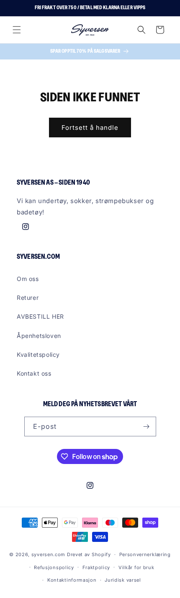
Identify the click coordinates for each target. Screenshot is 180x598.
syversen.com (48, 554)
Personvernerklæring (145, 554)
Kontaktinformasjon (72, 580)
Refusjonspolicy (54, 567)
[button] (17, 30)
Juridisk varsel (123, 580)
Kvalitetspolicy (38, 354)
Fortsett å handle (90, 127)
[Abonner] (146, 426)
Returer (28, 297)
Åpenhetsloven (39, 335)
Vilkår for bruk (136, 567)
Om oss (28, 278)
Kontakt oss (34, 373)
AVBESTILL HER (40, 316)
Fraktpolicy (96, 567)
